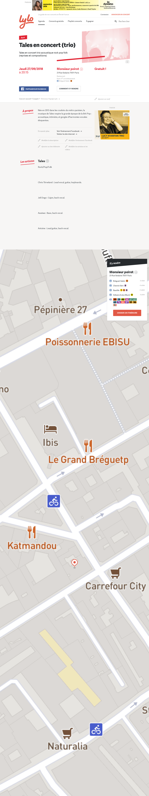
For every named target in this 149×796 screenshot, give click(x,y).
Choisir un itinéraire (127, 313)
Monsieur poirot (68, 69)
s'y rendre (68, 89)
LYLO (26, 21)
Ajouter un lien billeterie (50, 146)
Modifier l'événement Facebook (80, 140)
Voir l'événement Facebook (68, 131)
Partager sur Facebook (36, 89)
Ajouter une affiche (117, 62)
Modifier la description (49, 140)
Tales (41, 161)
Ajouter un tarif (104, 99)
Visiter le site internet (66, 134)
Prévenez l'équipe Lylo (38, 99)
